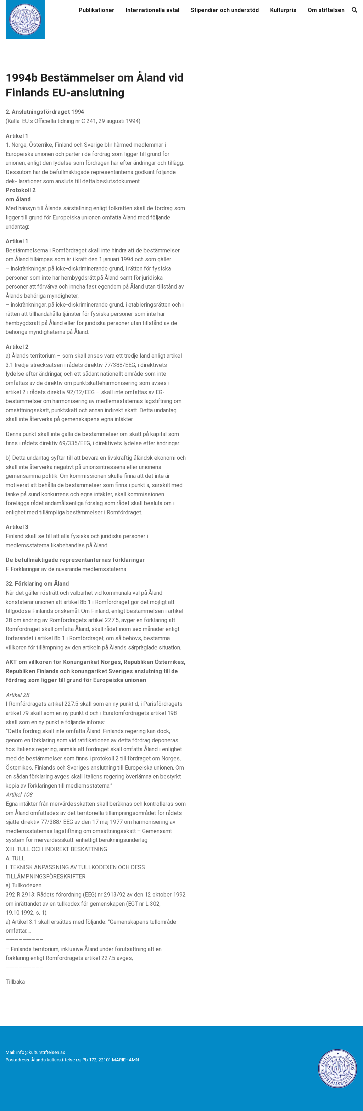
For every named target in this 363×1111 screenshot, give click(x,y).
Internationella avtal (152, 10)
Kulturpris (283, 10)
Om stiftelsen (326, 10)
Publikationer (97, 10)
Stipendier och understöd (225, 10)
